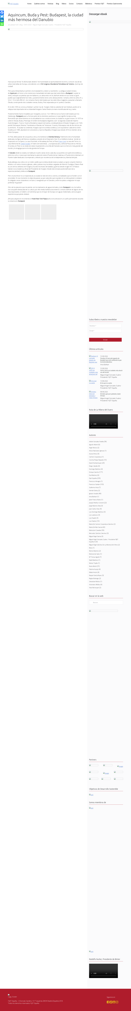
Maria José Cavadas (95, 530)
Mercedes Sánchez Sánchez (97, 533)
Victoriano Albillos (94, 584)
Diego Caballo (93, 466)
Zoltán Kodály (25, 144)
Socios (71, 4)
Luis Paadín (92, 518)
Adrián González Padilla (96, 441)
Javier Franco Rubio (95, 500)
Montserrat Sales (94, 554)
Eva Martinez (93, 475)
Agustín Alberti (93, 445)
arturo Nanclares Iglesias (96, 451)
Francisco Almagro (94, 481)
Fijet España (93, 478)
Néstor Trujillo (93, 563)
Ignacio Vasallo (93, 493)
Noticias (50, 4)
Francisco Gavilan (94, 484)
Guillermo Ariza (93, 487)
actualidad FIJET (13, 25)
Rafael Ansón (93, 572)
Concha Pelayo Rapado (96, 460)
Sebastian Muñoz (94, 581)
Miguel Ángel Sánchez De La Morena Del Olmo (103, 545)
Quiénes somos (39, 4)
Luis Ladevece (93, 515)
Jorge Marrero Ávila (95, 506)
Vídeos (64, 4)
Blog (57, 4)
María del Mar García (95, 527)
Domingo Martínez (95, 469)
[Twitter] (2, 16)
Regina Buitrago (94, 578)
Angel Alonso (93, 448)
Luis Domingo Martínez (96, 512)
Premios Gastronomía (114, 4)
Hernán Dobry (93, 490)
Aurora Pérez (93, 454)
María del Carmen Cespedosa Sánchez (101, 524)
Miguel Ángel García (95, 536)
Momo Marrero (94, 551)
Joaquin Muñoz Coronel (96, 503)
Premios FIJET (99, 4)
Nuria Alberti (93, 566)
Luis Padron (92, 521)
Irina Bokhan (93, 497)
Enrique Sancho (94, 472)
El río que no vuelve (106, 383)
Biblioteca (88, 4)
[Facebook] (2, 12)
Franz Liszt (62, 141)
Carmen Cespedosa (95, 457)
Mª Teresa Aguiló (94, 557)
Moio (90, 548)
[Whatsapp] (2, 24)
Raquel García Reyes (95, 575)
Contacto (79, 4)
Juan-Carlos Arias (94, 509)
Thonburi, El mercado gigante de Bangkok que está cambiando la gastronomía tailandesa (111, 360)
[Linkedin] (2, 20)
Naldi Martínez (93, 560)
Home (29, 4)
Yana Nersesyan (94, 588)
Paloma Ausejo (93, 569)
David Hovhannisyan (95, 463)
